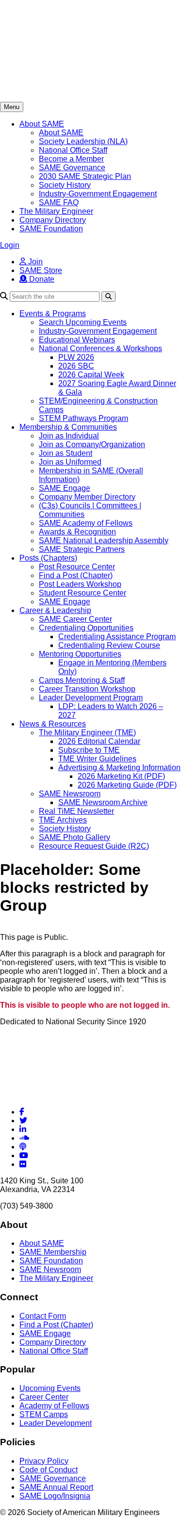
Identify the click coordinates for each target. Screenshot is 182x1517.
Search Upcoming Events (83, 322)
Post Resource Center (77, 567)
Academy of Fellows (54, 1406)
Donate (40, 279)
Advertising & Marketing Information (119, 767)
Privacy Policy (43, 1461)
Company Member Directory (87, 497)
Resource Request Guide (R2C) (94, 846)
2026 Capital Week (91, 375)
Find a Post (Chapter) (76, 575)
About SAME (41, 124)
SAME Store (40, 270)
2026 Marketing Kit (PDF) (121, 776)
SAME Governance (72, 167)
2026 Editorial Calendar (99, 741)
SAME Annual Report (56, 1487)
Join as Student (65, 453)
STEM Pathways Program (83, 418)
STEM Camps (43, 1414)
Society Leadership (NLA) (83, 141)
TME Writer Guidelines (97, 759)
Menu (11, 107)
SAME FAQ (59, 202)
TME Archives (63, 820)
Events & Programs (52, 313)
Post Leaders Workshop (80, 584)
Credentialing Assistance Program (117, 636)
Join (34, 262)
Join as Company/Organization (92, 444)
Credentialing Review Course (109, 645)
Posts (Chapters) (48, 558)
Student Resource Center (82, 593)
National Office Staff (73, 150)
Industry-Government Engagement (98, 194)
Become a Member (71, 159)
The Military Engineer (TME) (87, 732)
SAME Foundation (51, 229)
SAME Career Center (75, 619)
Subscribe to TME (89, 750)
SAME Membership (52, 1252)
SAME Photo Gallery (74, 837)
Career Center (43, 1397)
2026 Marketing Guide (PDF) (127, 785)
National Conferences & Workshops (100, 348)
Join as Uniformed (70, 462)
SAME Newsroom (69, 794)
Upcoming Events (50, 1388)
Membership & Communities (68, 427)
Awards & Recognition (77, 532)
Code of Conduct (48, 1470)
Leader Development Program (91, 698)
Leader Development (55, 1423)
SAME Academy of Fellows (85, 523)
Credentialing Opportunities (86, 628)
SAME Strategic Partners (82, 549)
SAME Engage (64, 488)
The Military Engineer (56, 211)
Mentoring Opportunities (80, 654)
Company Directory (52, 220)
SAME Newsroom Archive (103, 802)
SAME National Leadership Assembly (103, 540)
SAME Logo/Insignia (54, 1496)
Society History (65, 185)
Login (9, 245)
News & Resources (52, 724)
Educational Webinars (77, 340)
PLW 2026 (76, 357)
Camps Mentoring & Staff (82, 680)
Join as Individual (69, 436)
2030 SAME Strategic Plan (85, 176)
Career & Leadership (55, 610)
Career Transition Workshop (87, 689)
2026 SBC (76, 366)
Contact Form (42, 1316)
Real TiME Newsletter (76, 811)
